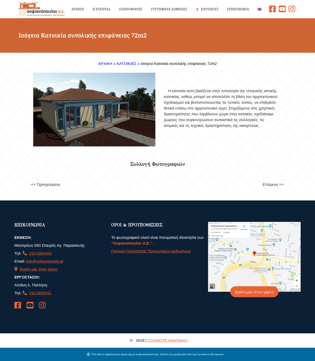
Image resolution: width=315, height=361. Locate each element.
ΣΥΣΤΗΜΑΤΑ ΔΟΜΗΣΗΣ (169, 9)
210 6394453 (40, 253)
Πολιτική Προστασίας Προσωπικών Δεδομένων (151, 251)
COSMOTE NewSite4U (168, 340)
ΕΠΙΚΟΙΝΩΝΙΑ (238, 9)
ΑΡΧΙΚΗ (77, 9)
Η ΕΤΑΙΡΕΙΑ (101, 9)
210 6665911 (40, 293)
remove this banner (212, 354)
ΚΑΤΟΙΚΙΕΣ (209, 9)
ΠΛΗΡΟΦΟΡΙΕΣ (130, 9)
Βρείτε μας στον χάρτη (38, 269)
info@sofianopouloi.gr (44, 261)
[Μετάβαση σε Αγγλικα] (259, 9)
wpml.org (126, 354)
